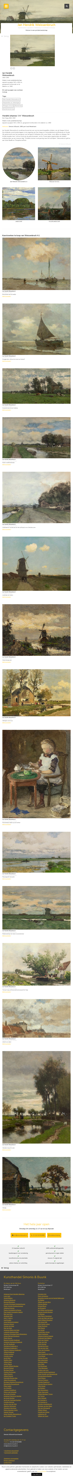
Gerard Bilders (8, 1298)
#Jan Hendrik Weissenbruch (11, 99)
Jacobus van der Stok (10, 1404)
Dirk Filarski (41, 1328)
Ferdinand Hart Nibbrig (45, 1338)
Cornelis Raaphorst (44, 1382)
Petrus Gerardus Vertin (11, 1410)
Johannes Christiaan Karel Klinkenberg (15, 1334)
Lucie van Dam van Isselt (45, 1318)
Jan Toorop (41, 1396)
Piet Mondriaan (42, 1366)
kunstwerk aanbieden (11, 1453)
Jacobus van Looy (43, 1370)
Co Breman (41, 1314)
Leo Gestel (41, 1330)
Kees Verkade (42, 1398)
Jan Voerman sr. (42, 1402)
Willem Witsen (42, 1410)
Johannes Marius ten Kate (11, 1330)
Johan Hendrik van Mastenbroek (47, 1374)
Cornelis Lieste (8, 1356)
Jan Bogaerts (42, 1308)
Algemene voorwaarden (11, 1458)
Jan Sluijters (41, 1388)
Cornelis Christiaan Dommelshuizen (14, 1304)
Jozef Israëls (7, 1320)
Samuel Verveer (8, 1412)
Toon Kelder (41, 1356)
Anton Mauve (8, 1364)
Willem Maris (8, 1362)
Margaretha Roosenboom (11, 1384)
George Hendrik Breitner (45, 1312)
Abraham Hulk (8, 1316)
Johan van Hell (42, 1342)
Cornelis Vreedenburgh (45, 1404)
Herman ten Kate (9, 1326)
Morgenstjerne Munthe (45, 1376)
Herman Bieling (42, 1304)
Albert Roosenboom (10, 1380)
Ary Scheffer (8, 1388)
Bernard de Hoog (43, 1346)
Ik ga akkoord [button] (37, 1474)
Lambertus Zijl (42, 1414)
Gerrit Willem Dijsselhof (45, 1320)
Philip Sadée (7, 1386)
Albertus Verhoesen (10, 1406)
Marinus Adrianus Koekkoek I (12, 1350)
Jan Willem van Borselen (45, 1310)
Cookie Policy (8, 1462)
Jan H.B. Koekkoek (9, 1344)
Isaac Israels (41, 1352)
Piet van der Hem (43, 1348)
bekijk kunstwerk (6, 296)
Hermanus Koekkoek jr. (11, 1348)
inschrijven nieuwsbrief (11, 1451)
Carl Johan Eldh (42, 1322)
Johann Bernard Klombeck (11, 1336)
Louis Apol (7, 1296)
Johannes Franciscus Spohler (12, 1396)
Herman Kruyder (43, 1358)
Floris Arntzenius (43, 1296)
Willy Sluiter (41, 1386)
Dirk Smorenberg (43, 1390)
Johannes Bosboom (9, 1300)
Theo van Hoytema (44, 1350)
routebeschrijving (54, 1235)
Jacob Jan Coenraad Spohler (12, 1400)
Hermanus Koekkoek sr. (11, 1346)
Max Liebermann (43, 1360)
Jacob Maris (7, 1358)
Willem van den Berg (44, 1302)
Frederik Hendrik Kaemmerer (46, 1372)
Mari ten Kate (8, 1328)
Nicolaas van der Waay (45, 1406)
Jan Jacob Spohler (9, 1398)
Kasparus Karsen (9, 1324)
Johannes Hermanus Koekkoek (13, 1342)
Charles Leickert (9, 1354)
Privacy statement (9, 1460)
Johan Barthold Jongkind (11, 1322)
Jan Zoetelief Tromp (10, 1416)
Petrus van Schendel (10, 1392)
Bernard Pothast (9, 1368)
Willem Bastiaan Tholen (45, 1394)
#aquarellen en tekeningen (11, 102)
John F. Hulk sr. (8, 1318)
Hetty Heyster (42, 1344)
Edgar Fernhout (42, 1326)
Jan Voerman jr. (42, 1400)
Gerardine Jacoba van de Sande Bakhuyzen (51, 1298)
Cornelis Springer (9, 1402)
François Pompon (43, 1380)
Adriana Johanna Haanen (45, 1336)
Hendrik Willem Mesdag (11, 1366)
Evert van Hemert (43, 1340)
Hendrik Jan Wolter (43, 1412)
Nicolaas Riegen (9, 1370)
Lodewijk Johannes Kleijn (11, 1332)
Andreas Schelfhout (10, 1390)
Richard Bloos (42, 1306)
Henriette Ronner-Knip (10, 1378)
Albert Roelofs (8, 1374)
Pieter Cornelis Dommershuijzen (13, 1306)
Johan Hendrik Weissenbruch (12, 1414)
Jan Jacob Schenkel (9, 1394)
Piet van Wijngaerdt (44, 1408)
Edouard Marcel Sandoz (45, 1384)
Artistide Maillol (42, 1362)
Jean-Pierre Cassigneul (45, 1316)
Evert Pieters (42, 1378)
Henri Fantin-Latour (44, 1324)
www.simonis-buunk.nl (11, 1444)
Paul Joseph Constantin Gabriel (13, 1312)
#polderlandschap (8, 109)
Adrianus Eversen (9, 1308)
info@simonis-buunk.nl (11, 1446)
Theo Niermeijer (43, 1368)
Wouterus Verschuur (10, 1408)
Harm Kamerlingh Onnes (45, 1354)
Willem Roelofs (8, 1376)
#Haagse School (8, 106)
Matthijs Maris (8, 1360)
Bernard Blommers (9, 1302)
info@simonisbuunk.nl (20, 1235)
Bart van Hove (8, 1314)
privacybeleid (42, 1471)
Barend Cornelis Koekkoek (12, 1340)
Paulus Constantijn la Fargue (12, 1310)
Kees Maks (41, 1364)
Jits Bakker (41, 1300)
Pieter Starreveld (43, 1392)
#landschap (18, 106)
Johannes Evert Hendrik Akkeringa (14, 1294)
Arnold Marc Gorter (44, 1332)
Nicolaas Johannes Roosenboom (13, 1382)
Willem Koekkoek (9, 1352)
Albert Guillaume (43, 1334)
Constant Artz (42, 1294)
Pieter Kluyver (8, 1338)
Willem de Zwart (43, 1416)
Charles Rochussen (9, 1372)
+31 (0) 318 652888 (38, 1235)
